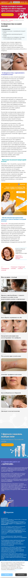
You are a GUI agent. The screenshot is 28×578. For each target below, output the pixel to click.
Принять (7, 574)
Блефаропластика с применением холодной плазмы (14, 32)
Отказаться (21, 574)
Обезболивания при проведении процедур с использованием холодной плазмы (14, 38)
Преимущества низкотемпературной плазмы (12, 35)
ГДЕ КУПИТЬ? (16, 2)
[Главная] (6, 2)
